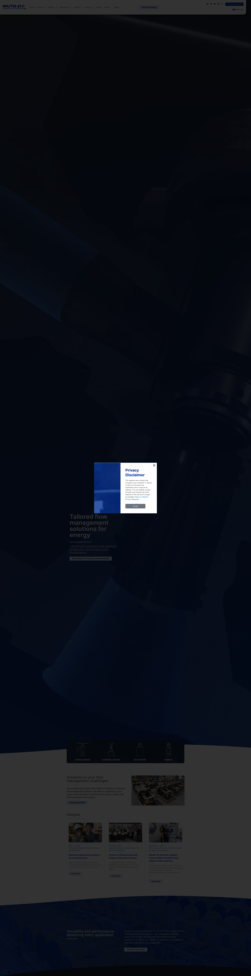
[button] (154, 465)
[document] (125, 488)
